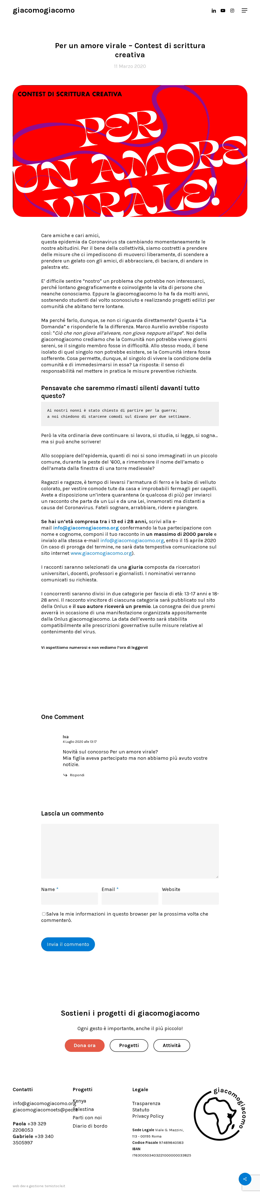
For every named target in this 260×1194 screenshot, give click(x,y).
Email (110, 889)
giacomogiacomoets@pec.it (45, 1110)
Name (49, 889)
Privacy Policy (148, 1116)
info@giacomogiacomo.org (86, 528)
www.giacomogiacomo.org (101, 553)
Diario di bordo (90, 1126)
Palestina (83, 1109)
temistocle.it (55, 1186)
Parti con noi (87, 1118)
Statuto (140, 1110)
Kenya (79, 1101)
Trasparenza (146, 1103)
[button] (244, 10)
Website (171, 889)
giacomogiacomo (44, 10)
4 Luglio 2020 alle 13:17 (80, 742)
